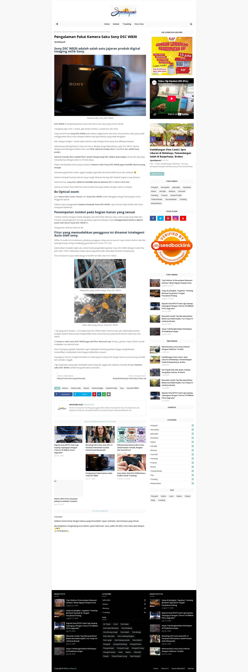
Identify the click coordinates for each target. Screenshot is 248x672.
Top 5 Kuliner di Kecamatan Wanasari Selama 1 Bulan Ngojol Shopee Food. (177, 281)
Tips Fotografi (135, 656)
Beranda (57, 32)
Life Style (162, 191)
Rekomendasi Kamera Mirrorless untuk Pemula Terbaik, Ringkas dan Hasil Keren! (130, 447)
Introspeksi (165, 187)
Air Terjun (106, 624)
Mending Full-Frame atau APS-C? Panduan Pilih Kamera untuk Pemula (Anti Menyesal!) (99, 447)
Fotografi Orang (138, 648)
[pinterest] (168, 218)
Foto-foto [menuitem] (139, 24)
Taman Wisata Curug (119, 656)
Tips (172, 475)
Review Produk (111, 388)
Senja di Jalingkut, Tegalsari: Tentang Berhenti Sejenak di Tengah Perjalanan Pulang (177, 293)
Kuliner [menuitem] (116, 24)
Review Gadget (97, 388)
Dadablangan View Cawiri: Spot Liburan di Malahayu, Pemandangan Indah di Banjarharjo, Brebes (170, 153)
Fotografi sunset (109, 652)
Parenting (154, 195)
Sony (122, 388)
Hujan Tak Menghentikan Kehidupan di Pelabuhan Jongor (177, 330)
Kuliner (153, 191)
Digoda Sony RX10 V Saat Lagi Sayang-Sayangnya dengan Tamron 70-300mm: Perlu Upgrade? (66, 449)
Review (86, 388)
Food (116, 624)
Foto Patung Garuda (122, 640)
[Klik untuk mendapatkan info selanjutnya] (172, 74)
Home (156, 668)
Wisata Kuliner (156, 203)
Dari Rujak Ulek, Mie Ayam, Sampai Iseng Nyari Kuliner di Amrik (176, 371)
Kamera (65, 388)
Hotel (120, 652)
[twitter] (160, 218)
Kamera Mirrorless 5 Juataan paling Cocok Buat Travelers (66, 500)
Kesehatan (187, 187)
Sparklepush (59, 42)
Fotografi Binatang (120, 644)
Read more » (157, 174)
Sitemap (191, 668)
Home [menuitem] (107, 24)
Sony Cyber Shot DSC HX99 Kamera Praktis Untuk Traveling (131, 474)
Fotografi (154, 187)
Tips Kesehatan (170, 199)
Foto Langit (107, 640)
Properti (164, 195)
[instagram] (175, 218)
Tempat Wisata (156, 199)
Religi (153, 500)
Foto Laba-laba (108, 636)
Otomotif (181, 191)
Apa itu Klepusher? (178, 668)
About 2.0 (164, 668)
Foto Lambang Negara (126, 636)
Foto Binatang (127, 628)
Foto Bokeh (125, 632)
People (187, 496)
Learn (171, 496)
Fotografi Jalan (108, 648)
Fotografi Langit (123, 648)
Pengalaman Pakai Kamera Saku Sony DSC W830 (99, 474)
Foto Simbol (137, 640)
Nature (179, 496)
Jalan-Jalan (176, 187)
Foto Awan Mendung (110, 628)
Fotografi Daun (135, 644)
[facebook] (153, 218)
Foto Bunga (136, 632)
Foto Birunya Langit (110, 632)
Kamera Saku (76, 388)
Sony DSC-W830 (68, 32)
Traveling (183, 199)
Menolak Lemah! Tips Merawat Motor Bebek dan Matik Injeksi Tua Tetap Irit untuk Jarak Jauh (177, 318)
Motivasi (172, 191)
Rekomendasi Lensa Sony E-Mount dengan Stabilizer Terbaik (176, 348)
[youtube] (183, 218)
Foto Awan (125, 624)
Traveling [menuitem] (127, 24)
